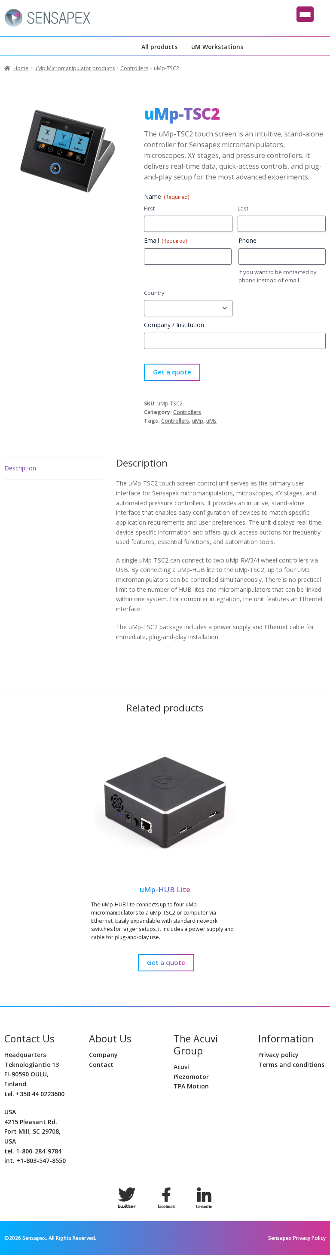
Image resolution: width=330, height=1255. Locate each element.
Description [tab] (20, 468)
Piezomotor (191, 1077)
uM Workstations (217, 47)
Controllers (134, 68)
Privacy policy (278, 1055)
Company (103, 1055)
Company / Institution (174, 325)
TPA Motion (191, 1086)
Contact (101, 1064)
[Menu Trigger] (305, 14)
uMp (197, 420)
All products (159, 47)
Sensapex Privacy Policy (297, 1238)
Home (21, 68)
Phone (247, 240)
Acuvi (181, 1067)
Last (243, 208)
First (149, 208)
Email (165, 240)
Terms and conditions (291, 1064)
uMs (211, 420)
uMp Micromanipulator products (74, 68)
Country (154, 293)
